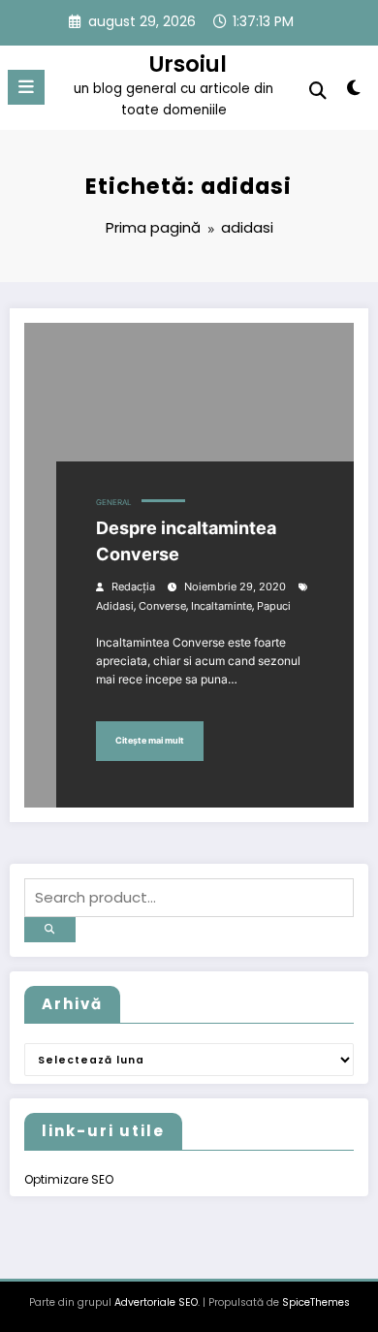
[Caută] (317, 91)
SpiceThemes (316, 1302)
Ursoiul (188, 63)
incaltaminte (221, 606)
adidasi (115, 606)
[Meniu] (26, 87)
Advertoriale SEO (156, 1302)
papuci (274, 606)
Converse (162, 606)
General (114, 502)
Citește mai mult (149, 740)
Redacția (133, 587)
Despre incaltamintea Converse (186, 541)
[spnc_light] (353, 92)
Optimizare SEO (68, 1179)
